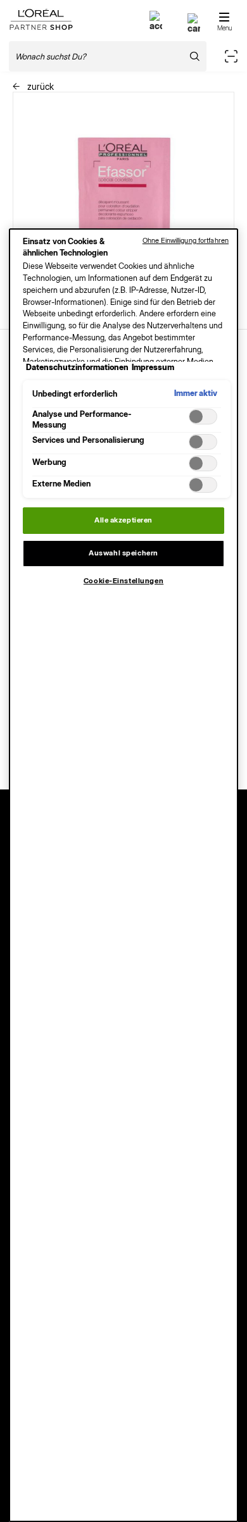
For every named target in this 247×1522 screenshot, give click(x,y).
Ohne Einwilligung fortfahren (185, 240)
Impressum (153, 367)
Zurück (39, 86)
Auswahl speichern (123, 552)
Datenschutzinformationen (77, 367)
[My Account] (155, 25)
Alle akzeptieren (123, 520)
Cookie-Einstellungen (123, 580)
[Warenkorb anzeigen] (193, 28)
